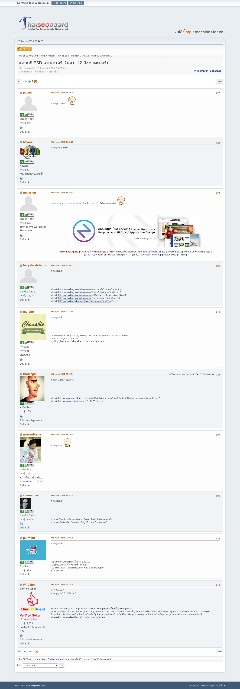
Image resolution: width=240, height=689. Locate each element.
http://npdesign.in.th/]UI (103, 254)
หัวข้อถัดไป (215, 70)
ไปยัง (19, 665)
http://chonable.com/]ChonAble (81, 341)
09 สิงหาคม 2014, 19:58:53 (62, 192)
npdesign (29, 192)
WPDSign (29, 585)
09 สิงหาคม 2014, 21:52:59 (62, 495)
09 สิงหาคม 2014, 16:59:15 (62, 92)
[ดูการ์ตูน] (21, 127)
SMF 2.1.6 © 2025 (22, 685)
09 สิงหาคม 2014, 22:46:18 (62, 584)
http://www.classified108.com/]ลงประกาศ (78, 617)
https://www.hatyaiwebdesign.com (75, 289)
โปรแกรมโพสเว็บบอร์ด (61, 519)
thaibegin (30, 374)
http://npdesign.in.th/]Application (156, 254)
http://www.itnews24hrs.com (72, 398)
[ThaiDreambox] (21, 177)
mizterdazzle (32, 434)
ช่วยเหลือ (194, 685)
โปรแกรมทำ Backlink (60, 522)
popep (27, 92)
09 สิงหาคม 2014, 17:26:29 (62, 142)
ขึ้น (19, 651)
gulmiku (29, 538)
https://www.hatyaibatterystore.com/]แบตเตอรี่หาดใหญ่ (84, 300)
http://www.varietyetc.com (71, 401)
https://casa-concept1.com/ (89, 608)
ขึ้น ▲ (222, 685)
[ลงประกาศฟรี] (21, 359)
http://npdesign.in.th (76, 251)
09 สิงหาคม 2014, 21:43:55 (62, 434)
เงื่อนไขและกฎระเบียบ (209, 685)
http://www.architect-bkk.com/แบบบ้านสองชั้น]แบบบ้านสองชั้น (120, 611)
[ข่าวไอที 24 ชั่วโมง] (21, 415)
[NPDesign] (21, 235)
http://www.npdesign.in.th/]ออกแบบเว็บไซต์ (137, 251)
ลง (19, 81)
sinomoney (31, 495)
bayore (28, 142)
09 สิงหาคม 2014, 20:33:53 (62, 265)
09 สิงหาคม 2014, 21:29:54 (62, 374)
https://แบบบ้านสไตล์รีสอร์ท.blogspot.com (122, 614)
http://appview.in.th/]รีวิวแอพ (189, 251)
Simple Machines (38, 685)
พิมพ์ (220, 81)
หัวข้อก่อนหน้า (201, 70)
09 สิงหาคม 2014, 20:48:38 (62, 311)
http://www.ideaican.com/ (191, 611)
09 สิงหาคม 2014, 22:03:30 (62, 537)
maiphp (28, 312)
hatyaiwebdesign (35, 265)
